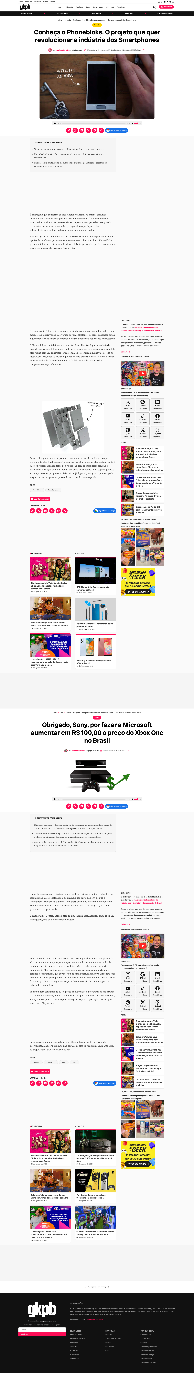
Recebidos (28, 2)
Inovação (67, 20)
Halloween (96, 14)
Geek (88, 7)
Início (59, 7)
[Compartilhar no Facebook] (94, 130)
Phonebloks (37, 490)
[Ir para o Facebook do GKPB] (170, 2)
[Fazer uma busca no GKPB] (155, 7)
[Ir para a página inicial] (25, 7)
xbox (74, 1062)
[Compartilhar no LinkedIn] (81, 130)
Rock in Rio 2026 (26, 14)
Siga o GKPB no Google (118, 130)
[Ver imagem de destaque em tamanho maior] (97, 86)
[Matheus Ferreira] (50, 50)
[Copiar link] (68, 130)
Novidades (129, 14)
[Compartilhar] (101, 130)
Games (68, 713)
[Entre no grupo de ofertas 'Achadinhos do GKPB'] (138, 582)
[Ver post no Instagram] (128, 537)
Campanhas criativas (165, 14)
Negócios (79, 7)
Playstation (51, 1062)
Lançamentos (98, 7)
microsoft (36, 1062)
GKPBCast (110, 7)
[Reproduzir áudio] (55, 123)
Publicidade (69, 7)
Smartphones (53, 490)
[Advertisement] (73, 192)
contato (52, 2)
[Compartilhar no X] (88, 130)
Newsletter (37, 2)
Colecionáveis (62, 14)
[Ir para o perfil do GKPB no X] (173, 2)
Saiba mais (125, 352)
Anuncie (45, 2)
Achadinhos (121, 7)
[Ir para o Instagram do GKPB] (159, 2)
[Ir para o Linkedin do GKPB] (164, 2)
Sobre (21, 2)
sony (64, 1062)
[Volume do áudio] (132, 123)
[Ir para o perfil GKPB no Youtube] (167, 2)
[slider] (94, 123)
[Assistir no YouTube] (142, 373)
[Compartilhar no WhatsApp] (75, 130)
